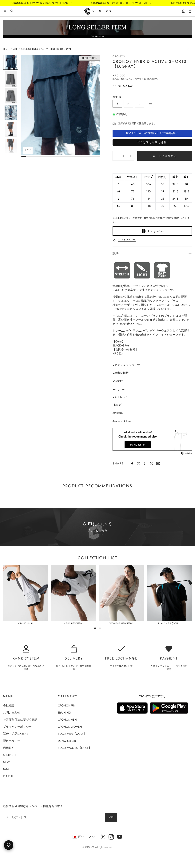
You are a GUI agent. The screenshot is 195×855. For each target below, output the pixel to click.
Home (6, 49)
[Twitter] (138, 463)
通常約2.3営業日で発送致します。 (137, 123)
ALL (15, 49)
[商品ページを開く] (25, 593)
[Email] (158, 463)
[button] (5, 11)
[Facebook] (132, 463)
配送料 (123, 79)
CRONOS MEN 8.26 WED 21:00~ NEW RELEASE (30, 3)
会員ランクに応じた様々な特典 (24, 666)
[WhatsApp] (151, 463)
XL (150, 103)
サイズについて (127, 240)
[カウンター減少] (116, 156)
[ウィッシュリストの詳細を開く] (8, 845)
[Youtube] (119, 837)
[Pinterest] (145, 463)
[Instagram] (111, 837)
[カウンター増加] (130, 156)
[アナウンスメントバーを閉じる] (191, 3)
